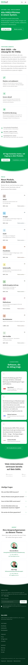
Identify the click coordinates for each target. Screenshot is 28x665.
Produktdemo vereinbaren (19, 160)
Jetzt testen (6, 160)
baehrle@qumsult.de (14, 556)
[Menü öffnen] (25, 2)
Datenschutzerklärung (7, 606)
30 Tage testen (6, 29)
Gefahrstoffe (4, 628)
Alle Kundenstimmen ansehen (14, 448)
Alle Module (3, 626)
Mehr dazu (6, 595)
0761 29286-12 (14, 554)
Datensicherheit (17, 661)
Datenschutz (10, 661)
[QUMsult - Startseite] (4, 2)
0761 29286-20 (14, 573)
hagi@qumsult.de (14, 575)
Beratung (3, 647)
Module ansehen (18, 29)
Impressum (3, 661)
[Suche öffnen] (21, 2)
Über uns (3, 650)
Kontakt (2, 652)
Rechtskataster (4, 630)
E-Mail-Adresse (4, 598)
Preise (2, 636)
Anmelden (23, 601)
